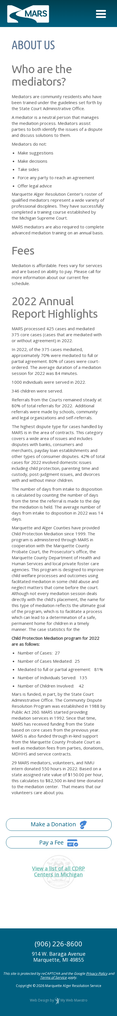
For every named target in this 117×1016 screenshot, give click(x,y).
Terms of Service (53, 977)
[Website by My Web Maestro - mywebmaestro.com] (57, 1000)
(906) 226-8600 (58, 943)
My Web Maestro (73, 1000)
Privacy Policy (96, 973)
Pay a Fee (52, 842)
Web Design (39, 1000)
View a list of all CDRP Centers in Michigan (58, 871)
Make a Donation (54, 824)
